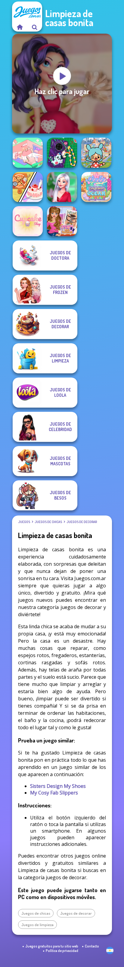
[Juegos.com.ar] (19, 27)
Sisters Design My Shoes (58, 786)
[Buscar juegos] (34, 27)
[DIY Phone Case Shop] (62, 153)
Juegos (24, 522)
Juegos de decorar (82, 522)
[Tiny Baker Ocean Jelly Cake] (96, 187)
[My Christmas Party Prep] (62, 187)
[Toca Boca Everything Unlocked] (96, 153)
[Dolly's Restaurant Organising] (28, 187)
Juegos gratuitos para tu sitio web (51, 946)
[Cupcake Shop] (28, 221)
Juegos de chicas (48, 522)
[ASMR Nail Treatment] (62, 221)
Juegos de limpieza (37, 924)
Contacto (92, 946)
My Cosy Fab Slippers (54, 792)
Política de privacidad (62, 950)
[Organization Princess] (28, 153)
